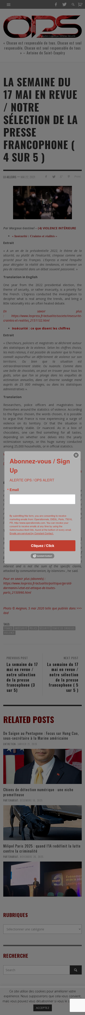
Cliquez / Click (42, 545)
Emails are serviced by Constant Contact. (32, 533)
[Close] (76, 455)
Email (14, 489)
